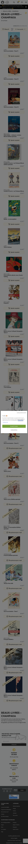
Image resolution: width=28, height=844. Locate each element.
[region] (14, 422)
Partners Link (5, 422)
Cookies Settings (14, 429)
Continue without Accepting (21, 412)
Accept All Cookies (14, 426)
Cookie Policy (20, 420)
